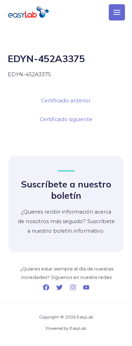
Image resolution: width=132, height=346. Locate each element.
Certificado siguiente (66, 119)
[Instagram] (73, 287)
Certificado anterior (66, 100)
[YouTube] (86, 287)
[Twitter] (59, 287)
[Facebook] (46, 287)
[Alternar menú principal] (117, 12)
